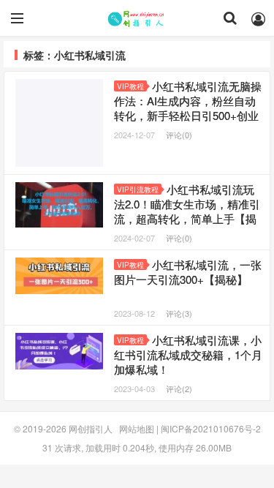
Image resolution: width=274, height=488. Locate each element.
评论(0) (179, 134)
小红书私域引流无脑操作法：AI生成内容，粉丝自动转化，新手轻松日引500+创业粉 (188, 108)
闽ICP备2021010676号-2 (211, 428)
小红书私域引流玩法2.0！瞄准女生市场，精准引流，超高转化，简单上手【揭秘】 (187, 211)
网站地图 (136, 428)
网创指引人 (137, 18)
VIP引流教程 (138, 189)
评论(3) (179, 313)
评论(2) (179, 388)
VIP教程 (130, 86)
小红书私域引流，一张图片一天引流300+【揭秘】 (188, 272)
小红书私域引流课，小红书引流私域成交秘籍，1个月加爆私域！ (188, 354)
